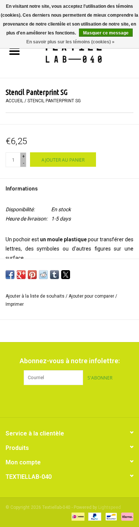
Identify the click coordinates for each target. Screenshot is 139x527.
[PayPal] (94, 516)
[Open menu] (14, 50)
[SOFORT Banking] (126, 516)
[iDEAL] (77, 516)
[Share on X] (65, 274)
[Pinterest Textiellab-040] (70, 400)
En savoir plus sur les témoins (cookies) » (70, 41)
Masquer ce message (106, 33)
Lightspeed (109, 507)
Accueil (14, 100)
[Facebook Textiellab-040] (57, 400)
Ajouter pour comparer (92, 296)
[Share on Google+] (21, 274)
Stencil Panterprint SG (54, 100)
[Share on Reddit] (43, 274)
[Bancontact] (110, 516)
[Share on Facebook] (10, 274)
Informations (22, 189)
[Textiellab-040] (84, 52)
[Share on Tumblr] (54, 274)
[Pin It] (32, 274)
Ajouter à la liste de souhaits (36, 296)
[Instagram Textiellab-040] (83, 400)
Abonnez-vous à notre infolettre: (70, 361)
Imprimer (15, 304)
